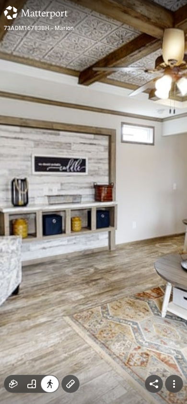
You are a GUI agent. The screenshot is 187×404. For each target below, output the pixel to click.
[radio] (13, 384)
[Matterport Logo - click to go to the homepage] (36, 12)
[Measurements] (70, 384)
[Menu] (174, 384)
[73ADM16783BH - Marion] (93, 202)
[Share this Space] (154, 384)
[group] (31, 384)
